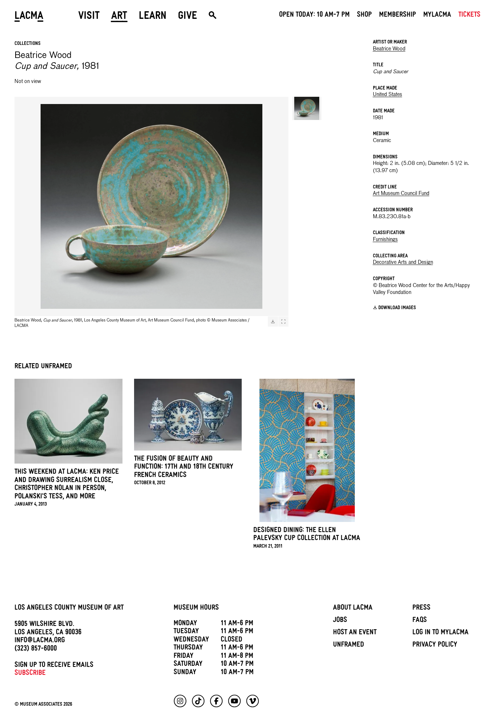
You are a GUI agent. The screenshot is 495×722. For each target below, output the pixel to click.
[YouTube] (234, 701)
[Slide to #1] (306, 108)
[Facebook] (216, 701)
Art (119, 17)
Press (421, 609)
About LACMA (353, 609)
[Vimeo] (252, 701)
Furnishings (385, 239)
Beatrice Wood (389, 48)
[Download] (273, 321)
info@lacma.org (39, 641)
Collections (27, 44)
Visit (89, 17)
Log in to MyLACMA (440, 633)
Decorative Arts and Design (403, 262)
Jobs (340, 621)
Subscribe (30, 674)
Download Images (397, 308)
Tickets (469, 16)
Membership (397, 16)
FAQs (419, 621)
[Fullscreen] (283, 321)
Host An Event (355, 633)
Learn (152, 17)
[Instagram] (180, 701)
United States (387, 94)
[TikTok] (198, 701)
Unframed (348, 646)
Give (187, 17)
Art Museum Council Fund (401, 193)
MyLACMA (437, 16)
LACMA (28, 17)
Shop (364, 16)
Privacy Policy (434, 646)
